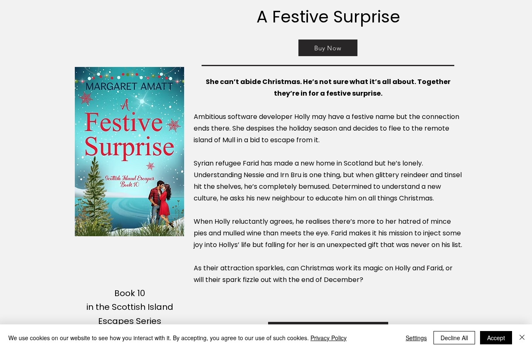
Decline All (454, 338)
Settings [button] (416, 338)
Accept (496, 338)
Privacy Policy (328, 338)
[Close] (522, 337)
